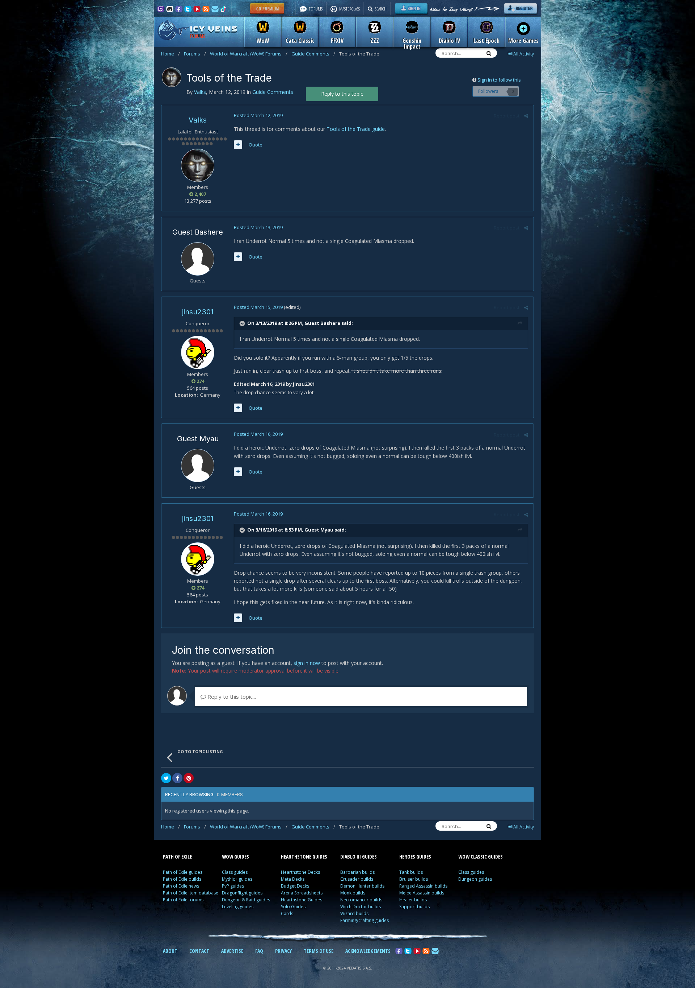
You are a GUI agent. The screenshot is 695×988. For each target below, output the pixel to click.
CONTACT (199, 950)
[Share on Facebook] (177, 778)
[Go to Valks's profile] (171, 77)
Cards (287, 913)
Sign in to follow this (499, 80)
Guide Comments (313, 53)
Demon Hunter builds (362, 886)
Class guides (235, 872)
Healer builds (413, 900)
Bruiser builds (413, 879)
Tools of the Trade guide (356, 128)
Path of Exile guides (182, 872)
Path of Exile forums (183, 900)
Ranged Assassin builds (423, 886)
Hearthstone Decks (300, 872)
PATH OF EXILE (177, 856)
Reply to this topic (342, 93)
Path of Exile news (181, 886)
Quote (255, 144)
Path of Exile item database (190, 893)
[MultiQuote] (238, 144)
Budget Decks (295, 886)
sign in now (307, 663)
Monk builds (352, 893)
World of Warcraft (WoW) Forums (248, 53)
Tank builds (411, 872)
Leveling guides (237, 907)
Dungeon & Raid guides (246, 900)
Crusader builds (356, 879)
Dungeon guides (475, 879)
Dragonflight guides (242, 893)
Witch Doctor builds (360, 907)
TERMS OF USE (318, 950)
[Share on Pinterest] (189, 778)
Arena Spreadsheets (302, 893)
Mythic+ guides (237, 879)
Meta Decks (292, 879)
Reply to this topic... (231, 696)
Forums (195, 53)
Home (170, 53)
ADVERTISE (232, 950)
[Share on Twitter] (166, 778)
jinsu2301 (198, 311)
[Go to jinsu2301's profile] (197, 352)
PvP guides (233, 886)
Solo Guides (293, 907)
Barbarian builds (357, 872)
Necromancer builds (361, 900)
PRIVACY (283, 950)
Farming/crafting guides (364, 920)
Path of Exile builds (182, 879)
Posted (258, 115)
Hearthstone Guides (301, 900)
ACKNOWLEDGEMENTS (368, 950)
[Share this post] (526, 115)
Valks (198, 120)
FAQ (259, 950)
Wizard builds (354, 913)
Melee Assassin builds (421, 893)
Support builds (414, 907)
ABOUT (170, 950)
